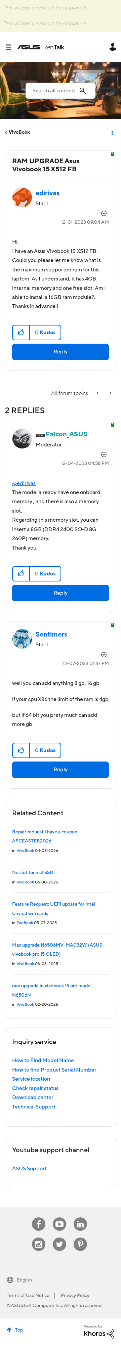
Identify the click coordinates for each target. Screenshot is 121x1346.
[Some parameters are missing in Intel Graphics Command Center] (98, 393)
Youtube (59, 1217)
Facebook (38, 1217)
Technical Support (33, 1106)
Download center (32, 1097)
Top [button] (19, 1330)
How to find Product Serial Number (54, 1070)
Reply (60, 351)
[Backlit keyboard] (110, 393)
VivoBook (19, 132)
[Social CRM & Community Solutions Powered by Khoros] (99, 1332)
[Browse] (11, 47)
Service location (31, 1079)
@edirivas (24, 483)
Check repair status (35, 1088)
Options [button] (111, 132)
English (24, 1280)
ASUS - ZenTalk (40, 47)
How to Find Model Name (43, 1060)
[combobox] (60, 91)
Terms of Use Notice (28, 1296)
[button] (21, 332)
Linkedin (80, 1217)
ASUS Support (29, 1168)
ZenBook (24, 922)
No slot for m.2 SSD (32, 873)
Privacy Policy (75, 1296)
